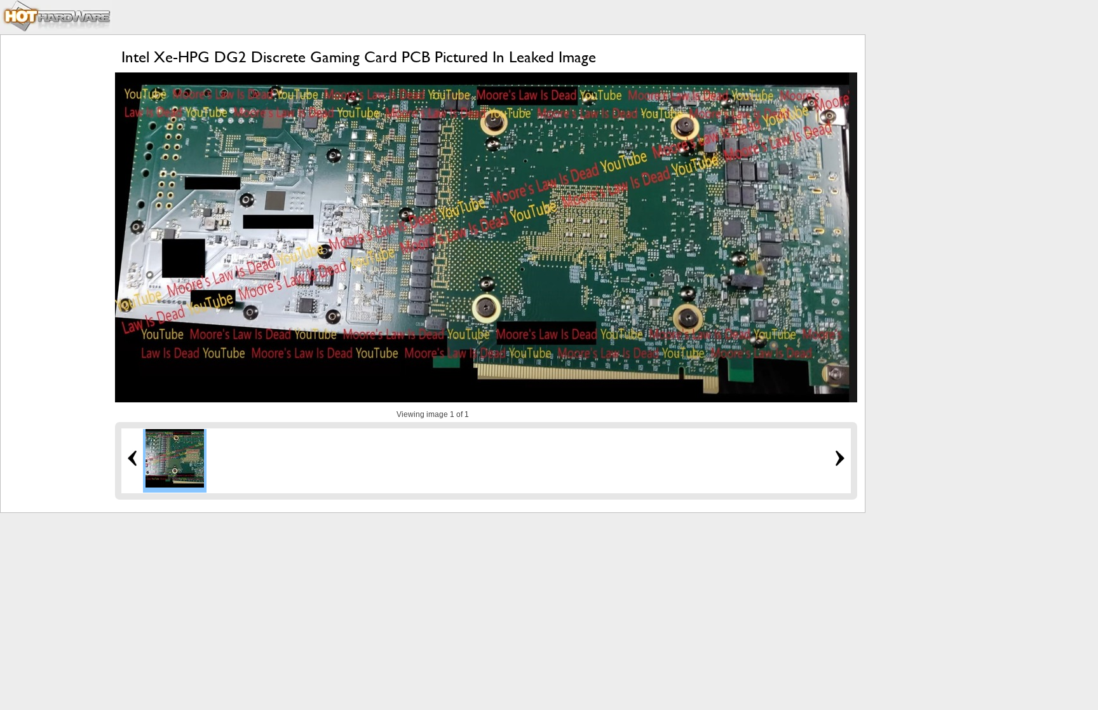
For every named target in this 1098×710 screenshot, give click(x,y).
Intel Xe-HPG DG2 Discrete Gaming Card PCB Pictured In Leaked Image (358, 57)
